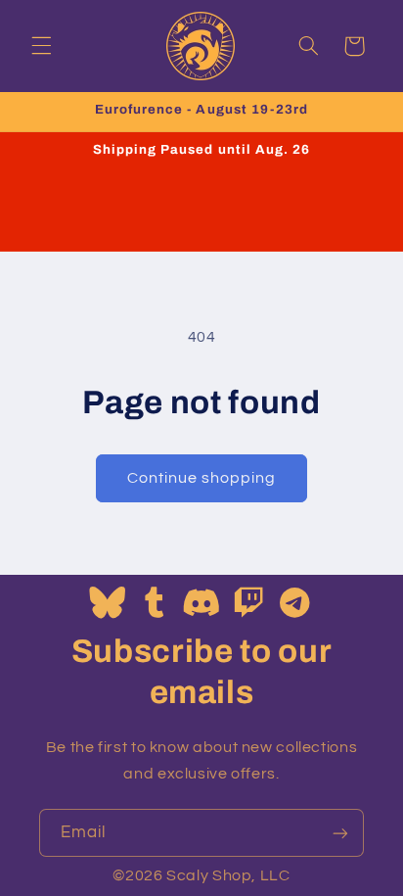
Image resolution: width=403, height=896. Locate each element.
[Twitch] (249, 604)
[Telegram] (295, 604)
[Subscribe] (340, 833)
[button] (41, 46)
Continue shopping (202, 478)
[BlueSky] (107, 604)
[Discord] (201, 604)
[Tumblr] (155, 604)
